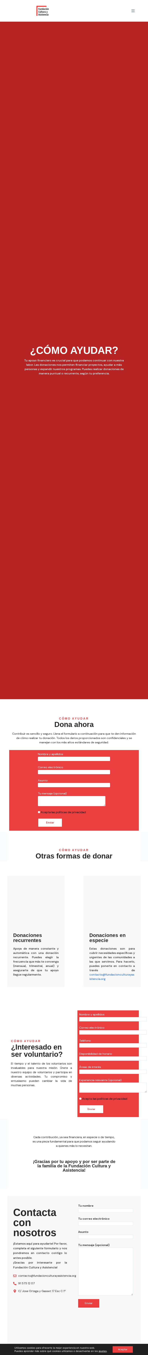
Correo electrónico (50, 767)
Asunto (43, 780)
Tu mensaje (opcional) (52, 793)
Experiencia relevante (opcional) (100, 1080)
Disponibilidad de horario (95, 1054)
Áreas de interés (90, 1067)
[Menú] (133, 10)
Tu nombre (85, 1206)
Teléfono (85, 1041)
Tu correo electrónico (94, 1219)
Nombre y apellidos (50, 754)
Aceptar (122, 1349)
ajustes (103, 1351)
